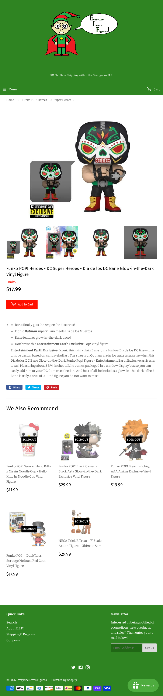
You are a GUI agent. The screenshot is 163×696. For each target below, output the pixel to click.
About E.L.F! (15, 628)
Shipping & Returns (20, 634)
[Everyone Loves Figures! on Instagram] (88, 668)
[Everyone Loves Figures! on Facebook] (80, 668)
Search (11, 622)
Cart (156, 89)
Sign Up (149, 647)
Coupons (13, 640)
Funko (11, 282)
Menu (12, 89)
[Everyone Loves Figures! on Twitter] (73, 668)
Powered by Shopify (64, 680)
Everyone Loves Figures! (32, 680)
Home (10, 99)
